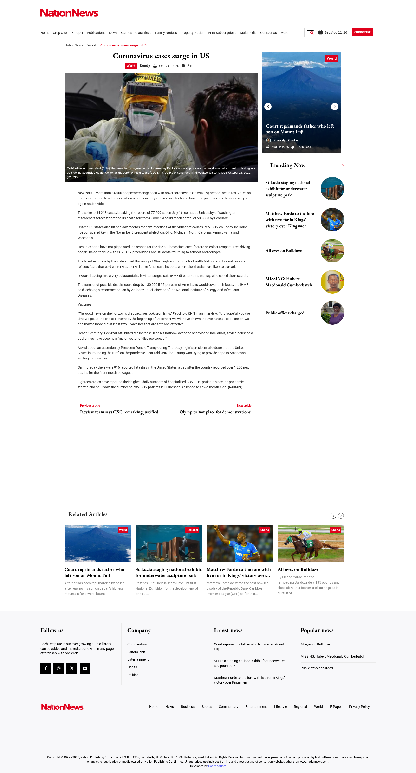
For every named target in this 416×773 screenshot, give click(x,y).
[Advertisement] (303, 455)
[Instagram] (58, 668)
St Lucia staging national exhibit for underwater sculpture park (288, 188)
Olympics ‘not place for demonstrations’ (215, 412)
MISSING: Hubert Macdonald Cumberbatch (333, 656)
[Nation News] (69, 13)
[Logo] (79, 707)
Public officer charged (285, 312)
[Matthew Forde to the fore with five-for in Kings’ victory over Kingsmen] (332, 219)
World (91, 45)
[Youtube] (85, 668)
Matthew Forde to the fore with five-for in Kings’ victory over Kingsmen (290, 220)
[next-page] (334, 106)
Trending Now (287, 165)
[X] (70, 204)
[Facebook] (70, 190)
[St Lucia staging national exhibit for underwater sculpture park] (332, 188)
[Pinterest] (70, 219)
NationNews (74, 45)
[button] (310, 32)
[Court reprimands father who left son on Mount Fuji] (301, 102)
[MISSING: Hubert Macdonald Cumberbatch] (332, 282)
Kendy (145, 65)
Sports (264, 530)
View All (333, 165)
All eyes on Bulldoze (284, 250)
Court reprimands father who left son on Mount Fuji (300, 129)
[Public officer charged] (332, 313)
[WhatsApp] (70, 233)
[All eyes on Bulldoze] (332, 250)
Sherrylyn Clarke (285, 140)
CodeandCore (217, 766)
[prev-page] (268, 106)
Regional (192, 530)
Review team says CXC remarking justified (119, 412)
